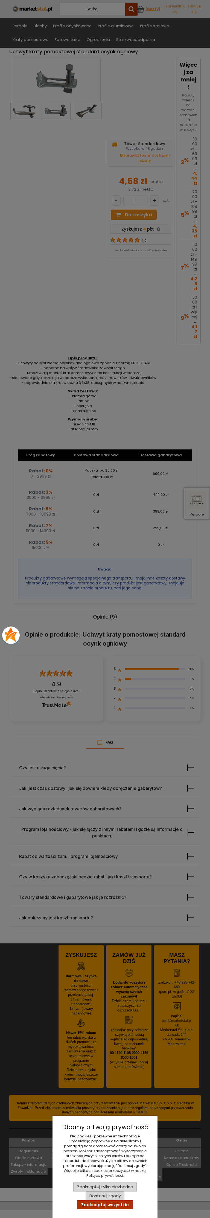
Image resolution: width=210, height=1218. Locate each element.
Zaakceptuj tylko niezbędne (105, 1187)
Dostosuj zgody (105, 1196)
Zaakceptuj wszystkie (105, 1205)
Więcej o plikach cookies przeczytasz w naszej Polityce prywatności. (105, 1173)
